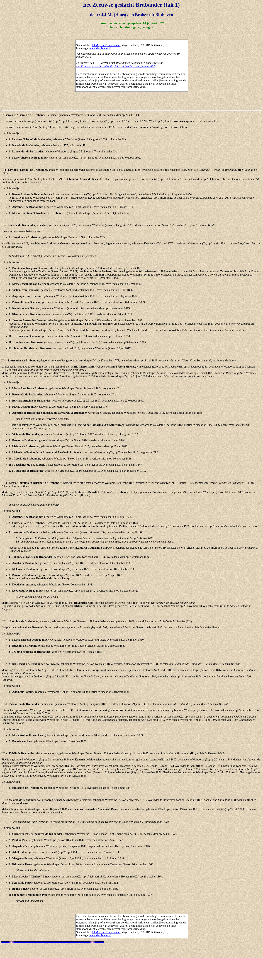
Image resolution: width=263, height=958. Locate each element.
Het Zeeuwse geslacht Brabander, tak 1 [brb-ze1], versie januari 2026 (115, 66)
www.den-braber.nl (100, 48)
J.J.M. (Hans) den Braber (106, 45)
